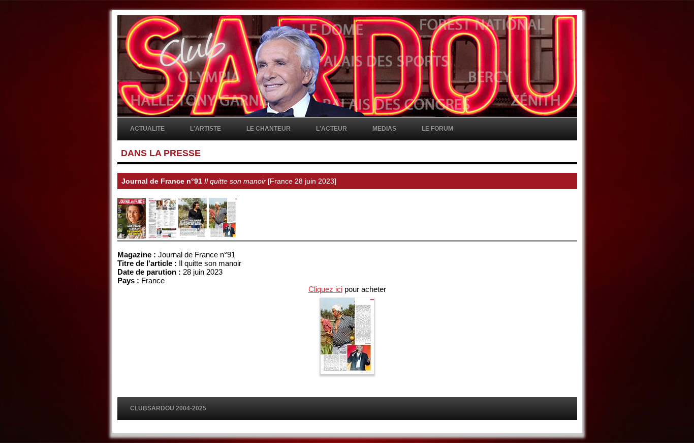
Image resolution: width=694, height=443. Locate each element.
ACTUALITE (147, 128)
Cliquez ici (325, 289)
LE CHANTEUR (268, 128)
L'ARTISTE (205, 128)
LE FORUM (437, 128)
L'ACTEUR (331, 128)
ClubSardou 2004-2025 (168, 408)
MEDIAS (384, 128)
